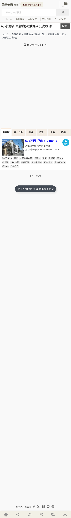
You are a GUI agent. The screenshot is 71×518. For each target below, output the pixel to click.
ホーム (9, 19)
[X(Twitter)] (38, 506)
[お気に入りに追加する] (65, 142)
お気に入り (65, 6)
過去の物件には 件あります (34, 189)
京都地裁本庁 (26, 158)
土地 (52, 132)
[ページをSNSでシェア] (18, 514)
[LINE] (53, 506)
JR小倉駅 (15, 162)
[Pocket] (48, 506)
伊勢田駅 (25, 162)
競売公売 (7, 4)
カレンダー (33, 19)
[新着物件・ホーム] (6, 514)
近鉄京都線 (37, 162)
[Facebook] (33, 506)
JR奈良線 (48, 162)
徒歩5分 (14, 166)
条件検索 (16, 34)
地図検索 (20, 19)
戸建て (37, 158)
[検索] (62, 12)
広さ (41, 132)
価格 (30, 132)
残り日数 (18, 132)
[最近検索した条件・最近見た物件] (41, 514)
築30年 (5, 166)
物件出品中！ (32, 4)
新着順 (6, 132)
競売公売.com (24, 507)
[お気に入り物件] (53, 514)
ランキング (60, 19)
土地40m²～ (60, 162)
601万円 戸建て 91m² (41, 140)
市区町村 (46, 19)
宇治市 (60, 158)
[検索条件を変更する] (65, 26)
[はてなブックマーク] (43, 506)
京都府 (52, 158)
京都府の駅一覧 (56, 34)
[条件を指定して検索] (30, 514)
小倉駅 (5, 162)
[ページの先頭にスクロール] (65, 514)
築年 (63, 132)
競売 (16, 158)
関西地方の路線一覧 (34, 34)
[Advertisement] (35, 87)
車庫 (44, 158)
